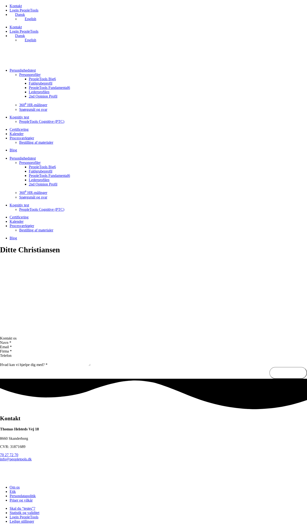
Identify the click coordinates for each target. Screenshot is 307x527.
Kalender (17, 134)
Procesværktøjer (22, 138)
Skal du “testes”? (22, 508)
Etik (13, 492)
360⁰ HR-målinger (33, 105)
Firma (6, 351)
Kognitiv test (19, 117)
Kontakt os (8, 338)
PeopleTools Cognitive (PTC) (41, 121)
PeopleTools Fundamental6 (49, 88)
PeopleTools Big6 (42, 79)
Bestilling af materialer (36, 142)
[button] (153, 338)
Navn (5, 343)
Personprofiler (30, 75)
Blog (13, 150)
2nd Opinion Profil (43, 96)
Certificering (19, 129)
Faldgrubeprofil (40, 83)
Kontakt (16, 6)
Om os (15, 487)
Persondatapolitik (23, 496)
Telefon (6, 355)
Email (6, 347)
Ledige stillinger (22, 521)
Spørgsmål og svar (33, 109)
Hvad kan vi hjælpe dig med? (23, 365)
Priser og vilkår (21, 500)
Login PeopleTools (24, 10)
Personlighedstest (23, 70)
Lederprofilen (39, 92)
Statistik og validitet (24, 513)
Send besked (288, 372)
